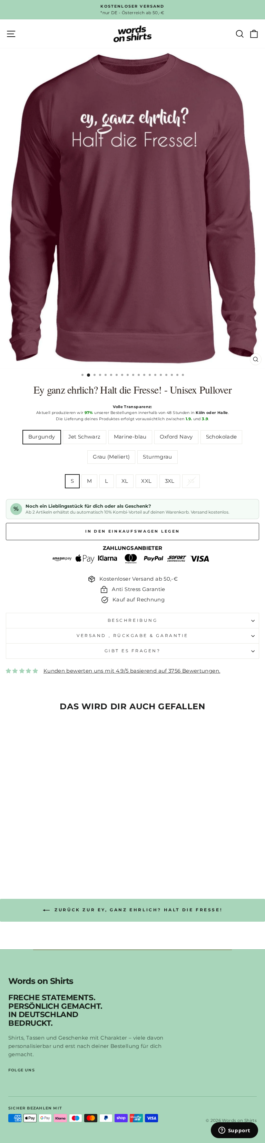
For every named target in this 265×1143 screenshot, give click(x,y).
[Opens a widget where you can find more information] (234, 1131)
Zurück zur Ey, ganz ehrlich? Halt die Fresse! (137, 909)
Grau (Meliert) (111, 457)
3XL (170, 481)
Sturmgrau (157, 457)
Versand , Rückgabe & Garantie (132, 635)
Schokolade (221, 437)
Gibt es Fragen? (133, 650)
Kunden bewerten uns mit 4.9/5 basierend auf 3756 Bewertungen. (131, 671)
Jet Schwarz (84, 437)
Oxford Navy (176, 437)
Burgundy (41, 437)
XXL (146, 481)
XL (124, 481)
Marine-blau (130, 437)
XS (191, 481)
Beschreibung (132, 620)
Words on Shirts (40, 981)
